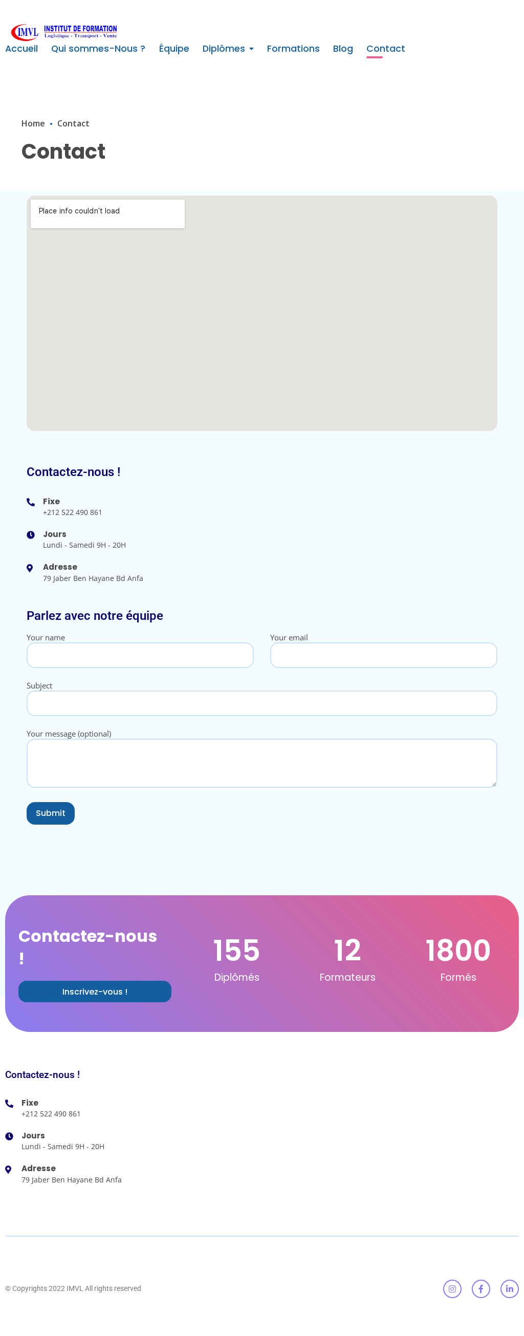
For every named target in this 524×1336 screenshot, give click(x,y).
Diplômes (224, 48)
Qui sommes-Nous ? (98, 48)
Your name (46, 637)
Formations (293, 48)
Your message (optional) (69, 733)
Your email (289, 637)
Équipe (174, 48)
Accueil (21, 48)
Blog (343, 48)
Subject (39, 685)
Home (33, 123)
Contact (385, 48)
